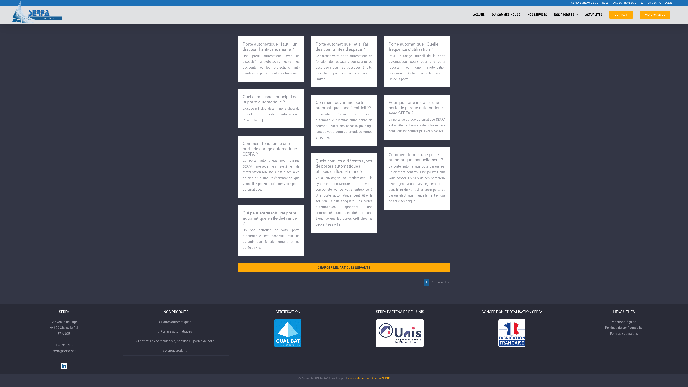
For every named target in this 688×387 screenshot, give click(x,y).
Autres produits (176, 350)
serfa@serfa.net (64, 351)
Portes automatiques (176, 322)
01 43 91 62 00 (64, 345)
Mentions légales (624, 322)
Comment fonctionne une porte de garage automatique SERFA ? (270, 149)
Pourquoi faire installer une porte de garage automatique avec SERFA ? (416, 108)
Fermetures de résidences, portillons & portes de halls (176, 341)
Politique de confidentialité (624, 327)
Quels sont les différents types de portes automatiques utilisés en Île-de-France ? (344, 166)
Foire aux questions (624, 333)
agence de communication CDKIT (368, 378)
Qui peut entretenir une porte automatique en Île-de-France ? (270, 218)
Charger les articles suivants (344, 267)
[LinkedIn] (64, 366)
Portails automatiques (176, 331)
